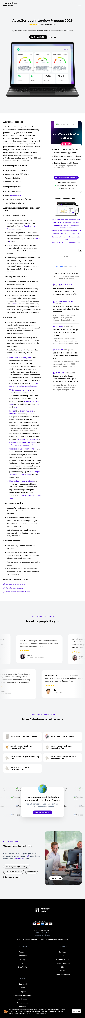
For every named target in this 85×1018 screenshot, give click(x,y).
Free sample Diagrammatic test (22, 442)
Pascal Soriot (15, 195)
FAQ (27, 856)
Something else (11, 877)
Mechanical (22, 999)
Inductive (22, 1006)
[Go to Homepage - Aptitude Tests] (10, 4)
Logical (23, 991)
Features (22, 952)
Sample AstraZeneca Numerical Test (66, 219)
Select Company (42, 812)
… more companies (62, 974)
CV (10, 241)
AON (62, 955)
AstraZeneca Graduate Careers (18, 592)
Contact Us (56, 878)
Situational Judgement (22, 995)
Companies (23, 955)
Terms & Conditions (39, 930)
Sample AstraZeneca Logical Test (66, 234)
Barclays (62, 952)
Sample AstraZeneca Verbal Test (66, 222)
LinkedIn (37, 238)
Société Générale (62, 963)
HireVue (14, 304)
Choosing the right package (16, 866)
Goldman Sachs (62, 959)
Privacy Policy (13, 1013)
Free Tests (22, 967)
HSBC (62, 967)
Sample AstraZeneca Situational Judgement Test (66, 226)
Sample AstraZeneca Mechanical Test (66, 231)
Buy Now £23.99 (37, 37)
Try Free (52, 37)
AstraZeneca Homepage (15, 584)
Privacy (49, 930)
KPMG (62, 971)
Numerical (23, 984)
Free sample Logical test (28, 439)
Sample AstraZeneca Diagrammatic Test (66, 238)
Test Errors (31, 872)
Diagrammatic (23, 1003)
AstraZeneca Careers (14, 588)
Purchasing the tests (13, 872)
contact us (18, 858)
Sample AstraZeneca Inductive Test (66, 242)
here (37, 404)
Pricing (22, 959)
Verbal (22, 988)
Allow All (76, 1011)
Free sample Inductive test (22, 445)
